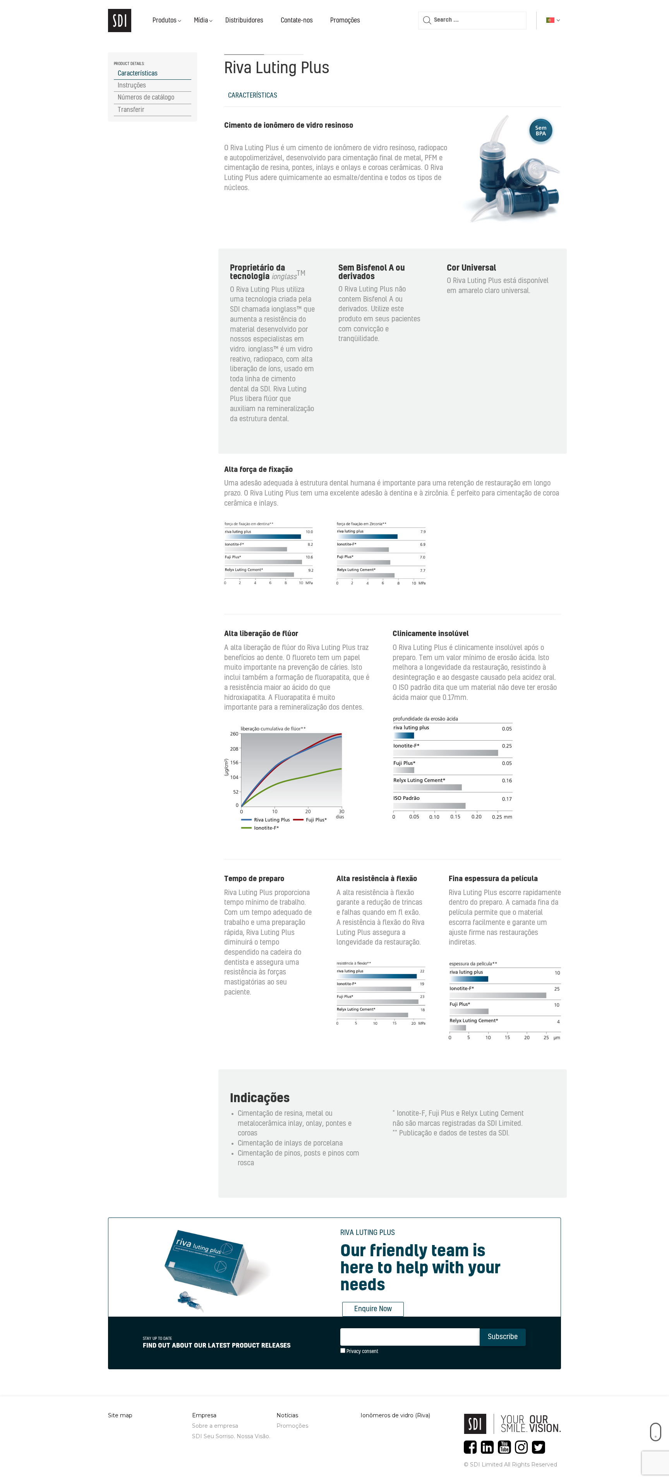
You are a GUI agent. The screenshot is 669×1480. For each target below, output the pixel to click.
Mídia (201, 20)
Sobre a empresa (215, 1425)
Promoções (345, 20)
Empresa (204, 1415)
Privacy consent (361, 1351)
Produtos (165, 20)
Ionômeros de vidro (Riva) (395, 1415)
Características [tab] (138, 73)
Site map (120, 1415)
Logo (119, 20)
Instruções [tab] (132, 85)
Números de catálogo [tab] (146, 97)
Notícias (287, 1415)
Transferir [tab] (131, 110)
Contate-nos (297, 20)
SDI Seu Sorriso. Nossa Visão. (231, 1436)
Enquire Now (373, 1309)
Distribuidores (244, 20)
